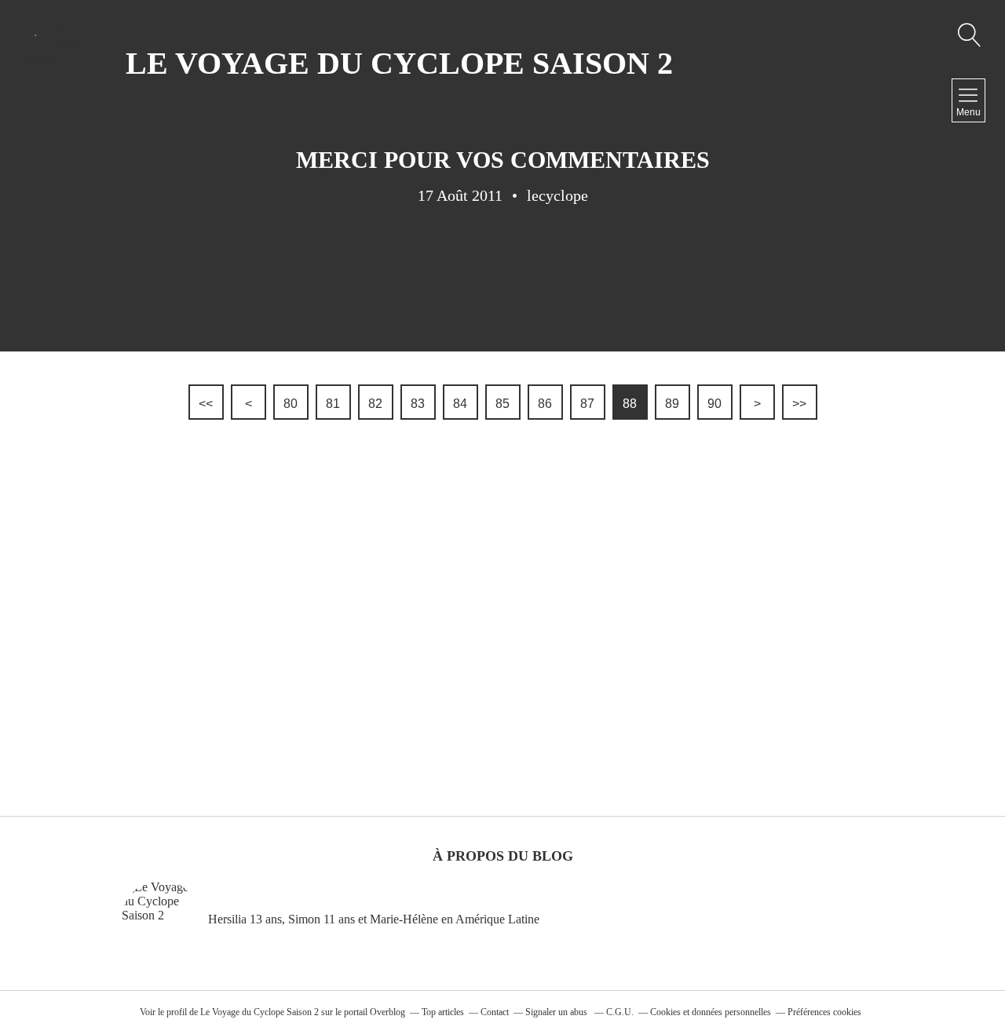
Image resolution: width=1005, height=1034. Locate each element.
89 (672, 403)
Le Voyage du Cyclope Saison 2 (259, 1012)
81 (333, 403)
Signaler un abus (557, 1012)
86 (545, 403)
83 (418, 403)
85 (502, 403)
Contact (495, 1012)
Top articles (443, 1012)
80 (290, 403)
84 (460, 403)
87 (587, 403)
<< (206, 403)
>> (799, 403)
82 (375, 403)
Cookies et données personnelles (710, 1012)
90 (714, 403)
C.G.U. (620, 1012)
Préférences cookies (824, 1012)
